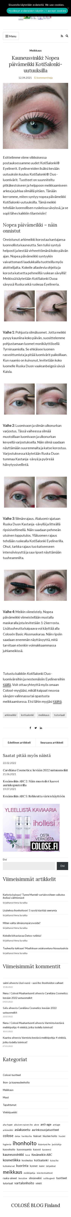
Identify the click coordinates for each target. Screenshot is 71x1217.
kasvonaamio (24, 1149)
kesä (27, 1155)
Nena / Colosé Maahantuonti (18, 993)
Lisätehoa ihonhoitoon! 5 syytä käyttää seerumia (30, 910)
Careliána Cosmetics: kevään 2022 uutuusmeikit (35, 770)
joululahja (56, 1144)
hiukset (37, 1136)
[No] (68, 8)
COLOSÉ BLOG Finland (35, 1205)
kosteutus (27, 1160)
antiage (56, 1124)
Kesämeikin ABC (41, 1154)
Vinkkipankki (10, 1112)
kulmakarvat (9, 1166)
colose (8, 1135)
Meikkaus (36, 50)
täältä (57, 701)
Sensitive (22, 1178)
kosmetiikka (11, 1160)
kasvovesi (46, 1149)
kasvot (37, 1149)
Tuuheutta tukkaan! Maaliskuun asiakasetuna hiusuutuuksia (35, 948)
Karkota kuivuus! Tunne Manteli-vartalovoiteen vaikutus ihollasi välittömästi (34, 896)
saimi (6, 982)
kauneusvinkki (13, 1154)
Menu (12, 36)
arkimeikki (10, 715)
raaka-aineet (10, 1178)
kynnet (33, 1165)
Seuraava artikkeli (51, 742)
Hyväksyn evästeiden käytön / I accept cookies (37, 10)
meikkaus (43, 715)
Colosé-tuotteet (12, 1075)
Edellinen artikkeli (19, 742)
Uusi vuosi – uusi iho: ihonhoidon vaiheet (41, 982)
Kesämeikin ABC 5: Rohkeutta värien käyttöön (34, 796)
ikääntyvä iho (44, 1144)
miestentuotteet (45, 1173)
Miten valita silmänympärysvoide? (22, 923)
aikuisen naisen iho (23, 1124)
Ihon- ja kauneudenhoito (16, 1082)
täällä (7, 684)
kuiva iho (54, 1160)
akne (36, 1124)
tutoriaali (59, 715)
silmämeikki (35, 1178)
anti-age (46, 1124)
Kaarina (7, 1037)
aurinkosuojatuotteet (45, 1129)
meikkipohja (29, 1173)
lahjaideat (51, 1166)
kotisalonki (27, 715)
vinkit (39, 1183)
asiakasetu (22, 1129)
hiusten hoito (50, 1136)
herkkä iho (27, 1136)
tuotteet (61, 1178)
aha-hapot (7, 1124)
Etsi (5, 859)
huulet (62, 1136)
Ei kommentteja (43, 77)
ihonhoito (25, 1143)
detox (17, 1136)
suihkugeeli (49, 1178)
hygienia (7, 1144)
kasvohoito (9, 1149)
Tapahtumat (9, 1104)
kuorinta (22, 1166)
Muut (6, 1097)
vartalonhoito (24, 1183)
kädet (41, 1166)
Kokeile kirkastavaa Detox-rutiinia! (22, 935)
